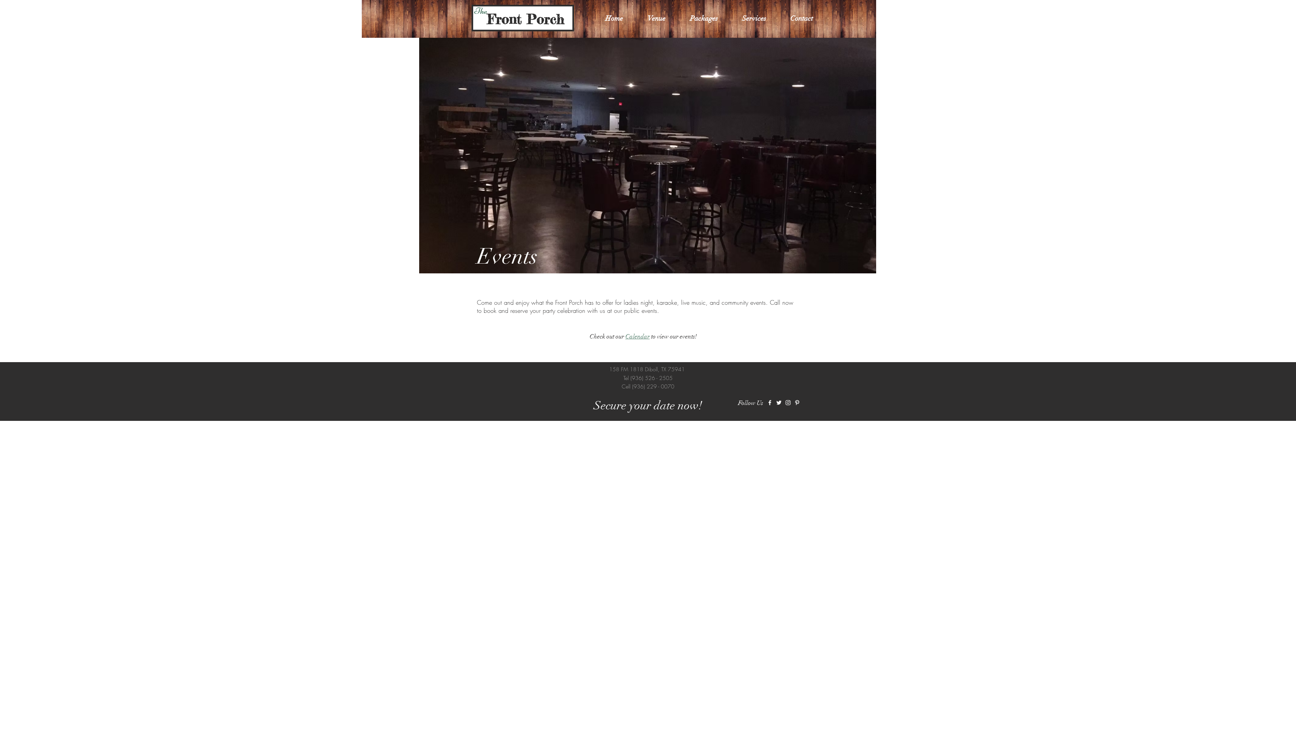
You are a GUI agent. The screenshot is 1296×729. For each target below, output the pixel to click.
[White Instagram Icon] (788, 402)
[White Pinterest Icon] (797, 402)
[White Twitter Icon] (779, 402)
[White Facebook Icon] (769, 402)
